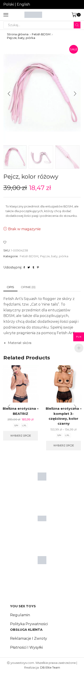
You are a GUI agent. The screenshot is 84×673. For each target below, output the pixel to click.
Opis (10, 287)
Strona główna (17, 34)
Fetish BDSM (41, 34)
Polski (8, 4)
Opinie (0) (28, 287)
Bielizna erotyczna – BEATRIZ (21, 411)
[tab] (10, 287)
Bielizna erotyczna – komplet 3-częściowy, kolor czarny (64, 416)
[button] (9, 93)
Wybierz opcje (20, 435)
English (23, 4)
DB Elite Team (50, 667)
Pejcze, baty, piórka (21, 38)
